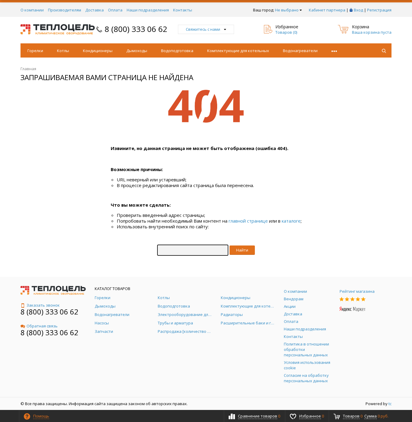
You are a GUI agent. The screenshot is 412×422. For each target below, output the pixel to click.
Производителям (64, 10)
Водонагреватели (300, 50)
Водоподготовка (177, 50)
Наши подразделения (148, 10)
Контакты (182, 10)
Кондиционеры (98, 50)
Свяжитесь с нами (203, 29)
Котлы (63, 50)
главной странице (248, 221)
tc (389, 403)
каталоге (291, 221)
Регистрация (379, 10)
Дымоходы (136, 50)
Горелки (35, 50)
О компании (32, 10)
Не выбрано (287, 10)
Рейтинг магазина (357, 291)
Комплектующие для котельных (238, 50)
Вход (358, 10)
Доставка (94, 10)
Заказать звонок (43, 305)
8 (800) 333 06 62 (136, 28)
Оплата (115, 10)
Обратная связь (42, 326)
